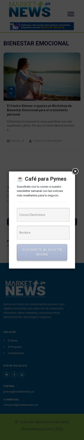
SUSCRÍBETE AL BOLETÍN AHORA (42, 252)
